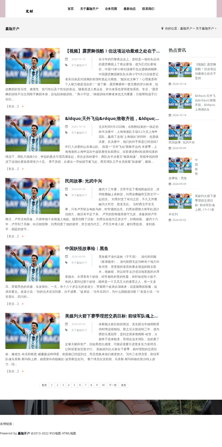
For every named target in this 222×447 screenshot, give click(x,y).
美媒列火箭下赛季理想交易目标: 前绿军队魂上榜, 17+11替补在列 (127, 316)
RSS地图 (55, 433)
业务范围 (111, 9)
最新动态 (130, 9)
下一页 (113, 385)
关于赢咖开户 (89, 9)
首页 (71, 9)
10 (103, 385)
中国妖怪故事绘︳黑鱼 (86, 248)
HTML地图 (69, 433)
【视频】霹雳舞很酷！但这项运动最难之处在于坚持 (115, 51)
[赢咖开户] (29, 11)
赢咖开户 (186, 28)
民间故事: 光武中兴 (83, 181)
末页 (123, 385)
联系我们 (148, 9)
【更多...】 (12, 106)
